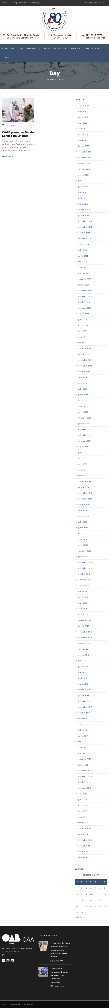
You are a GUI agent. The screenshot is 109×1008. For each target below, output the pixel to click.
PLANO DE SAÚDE (92, 49)
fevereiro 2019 (84, 620)
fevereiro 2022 (84, 418)
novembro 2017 (85, 707)
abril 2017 (82, 747)
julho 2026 (82, 111)
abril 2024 (82, 267)
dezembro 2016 (85, 770)
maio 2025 (82, 192)
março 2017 (83, 753)
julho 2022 (82, 389)
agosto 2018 (83, 655)
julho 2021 (82, 452)
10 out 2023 (10, 125)
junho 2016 (83, 805)
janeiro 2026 (83, 146)
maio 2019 (82, 603)
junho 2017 (83, 736)
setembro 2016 (84, 788)
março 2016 (83, 822)
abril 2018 (82, 678)
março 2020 (83, 545)
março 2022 (83, 412)
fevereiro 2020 (84, 551)
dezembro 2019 (85, 562)
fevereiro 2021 (84, 481)
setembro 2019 (84, 579)
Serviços (31, 49)
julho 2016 (82, 799)
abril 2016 (82, 817)
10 (86, 894)
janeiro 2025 (83, 215)
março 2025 (83, 204)
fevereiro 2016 (84, 828)
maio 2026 (82, 123)
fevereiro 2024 (84, 279)
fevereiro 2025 (84, 209)
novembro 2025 (85, 157)
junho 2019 (83, 597)
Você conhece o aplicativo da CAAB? (22, 3)
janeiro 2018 (83, 695)
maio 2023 (82, 331)
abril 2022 (82, 406)
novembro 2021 (85, 435)
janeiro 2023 (83, 354)
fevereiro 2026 (84, 140)
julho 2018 (82, 660)
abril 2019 (82, 608)
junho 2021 (83, 458)
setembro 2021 (84, 441)
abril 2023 (82, 337)
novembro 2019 (85, 568)
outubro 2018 (84, 643)
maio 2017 (82, 741)
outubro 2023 (84, 302)
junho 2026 (83, 117)
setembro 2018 (84, 649)
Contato (8, 58)
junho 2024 (83, 256)
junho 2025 (83, 186)
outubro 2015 (84, 851)
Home (5, 49)
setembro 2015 (84, 857)
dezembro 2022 (85, 360)
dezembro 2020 (85, 493)
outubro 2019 (84, 574)
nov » (82, 917)
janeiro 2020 (83, 556)
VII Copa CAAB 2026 (95, 3)
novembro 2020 (85, 499)
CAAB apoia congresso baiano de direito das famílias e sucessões (59, 975)
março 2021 (83, 475)
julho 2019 (82, 591)
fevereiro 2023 (84, 348)
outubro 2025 (84, 163)
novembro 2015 (85, 846)
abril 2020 (82, 539)
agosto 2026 (83, 105)
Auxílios (45, 49)
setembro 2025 (84, 169)
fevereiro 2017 (84, 759)
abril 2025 (82, 198)
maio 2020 (82, 533)
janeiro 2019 (83, 626)
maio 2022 (82, 400)
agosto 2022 (83, 383)
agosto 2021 (83, 446)
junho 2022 (83, 394)
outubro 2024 (84, 232)
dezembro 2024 (85, 221)
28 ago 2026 (59, 960)
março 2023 (83, 342)
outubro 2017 (84, 712)
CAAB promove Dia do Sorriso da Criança (18, 134)
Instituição (17, 49)
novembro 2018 (85, 637)
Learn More (7, 156)
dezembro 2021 (85, 429)
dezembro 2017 (85, 701)
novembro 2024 (85, 227)
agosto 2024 (83, 244)
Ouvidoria (75, 49)
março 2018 (83, 684)
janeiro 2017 (83, 765)
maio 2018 (82, 672)
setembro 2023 (84, 308)
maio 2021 (82, 464)
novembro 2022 (85, 365)
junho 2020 (83, 527)
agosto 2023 (83, 313)
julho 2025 (82, 180)
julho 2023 (82, 319)
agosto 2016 (83, 793)
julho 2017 (82, 730)
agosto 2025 (83, 175)
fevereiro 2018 (84, 689)
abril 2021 (82, 470)
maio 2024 (82, 261)
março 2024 (83, 273)
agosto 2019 (83, 585)
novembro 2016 (85, 776)
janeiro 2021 (83, 487)
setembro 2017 (84, 718)
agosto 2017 (83, 724)
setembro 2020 (84, 510)
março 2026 (83, 134)
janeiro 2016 (83, 834)
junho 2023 (83, 325)
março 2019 (83, 614)
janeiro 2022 (83, 423)
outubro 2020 (84, 504)
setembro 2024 (84, 238)
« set (77, 917)
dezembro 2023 (85, 290)
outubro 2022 (84, 371)
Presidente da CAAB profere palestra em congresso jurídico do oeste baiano (60, 950)
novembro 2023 (85, 296)
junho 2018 (83, 666)
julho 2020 (82, 522)
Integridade (60, 49)
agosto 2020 (83, 516)
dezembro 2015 (85, 840)
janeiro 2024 (83, 285)
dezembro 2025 (85, 152)
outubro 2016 (84, 782)
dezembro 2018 (85, 632)
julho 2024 (82, 250)
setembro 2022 (84, 377)
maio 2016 (82, 811)
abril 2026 (82, 128)
